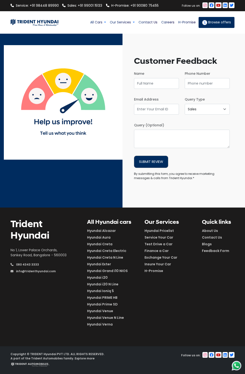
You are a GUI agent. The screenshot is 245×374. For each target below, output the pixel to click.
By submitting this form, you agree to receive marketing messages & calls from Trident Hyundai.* (174, 176)
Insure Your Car (158, 264)
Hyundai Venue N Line (105, 317)
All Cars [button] (96, 22)
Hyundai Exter (99, 264)
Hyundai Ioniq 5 (100, 291)
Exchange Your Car (161, 257)
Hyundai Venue (100, 311)
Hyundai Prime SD (102, 304)
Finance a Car (157, 250)
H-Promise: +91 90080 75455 (132, 5)
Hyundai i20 (97, 277)
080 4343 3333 (27, 264)
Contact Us (148, 22)
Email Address (146, 99)
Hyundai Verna (100, 324)
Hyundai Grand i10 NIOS (107, 270)
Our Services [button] (121, 22)
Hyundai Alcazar (101, 230)
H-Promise (187, 22)
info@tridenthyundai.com (35, 271)
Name (139, 73)
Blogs (207, 244)
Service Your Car (159, 237)
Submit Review (151, 161)
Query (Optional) (149, 125)
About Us (210, 230)
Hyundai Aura (99, 237)
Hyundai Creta (99, 244)
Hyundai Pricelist (159, 230)
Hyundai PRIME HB (102, 297)
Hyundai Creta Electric (106, 250)
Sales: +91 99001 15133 (84, 5)
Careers (167, 22)
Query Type (195, 99)
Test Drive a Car (159, 244)
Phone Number (197, 73)
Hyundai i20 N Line (102, 284)
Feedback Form (215, 250)
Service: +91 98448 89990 (37, 5)
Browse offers (219, 22)
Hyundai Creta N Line (105, 257)
